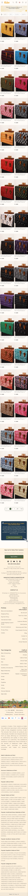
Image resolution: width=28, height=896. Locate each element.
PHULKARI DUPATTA (6, 855)
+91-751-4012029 (8, 602)
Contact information (19, 714)
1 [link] (10, 508)
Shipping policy (9, 714)
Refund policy (19, 710)
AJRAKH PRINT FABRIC (16, 797)
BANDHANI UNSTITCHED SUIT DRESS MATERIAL (13, 820)
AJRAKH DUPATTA (18, 856)
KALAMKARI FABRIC (14, 805)
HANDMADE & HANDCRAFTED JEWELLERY (12, 879)
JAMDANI (10, 786)
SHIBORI (3, 790)
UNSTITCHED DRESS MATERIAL (9, 814)
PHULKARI (23, 786)
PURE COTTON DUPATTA (19, 855)
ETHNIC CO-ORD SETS (14, 870)
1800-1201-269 (12, 596)
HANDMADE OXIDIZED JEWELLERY (10, 883)
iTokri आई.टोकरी (11, 710)
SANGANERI (4, 786)
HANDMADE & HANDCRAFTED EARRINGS (11, 881)
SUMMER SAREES (16, 773)
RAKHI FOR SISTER (14, 765)
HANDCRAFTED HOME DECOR (9, 872)
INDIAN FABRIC (5, 797)
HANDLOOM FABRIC (18, 803)
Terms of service (19, 712)
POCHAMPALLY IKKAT (7, 792)
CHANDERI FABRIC (15, 801)
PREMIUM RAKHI (15, 759)
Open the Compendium (14, 537)
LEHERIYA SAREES (22, 847)
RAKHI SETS (23, 761)
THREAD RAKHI (15, 761)
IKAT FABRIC (4, 805)
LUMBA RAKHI (14, 763)
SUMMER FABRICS (6, 773)
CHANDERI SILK (6, 788)
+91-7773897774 (14, 599)
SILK (26, 790)
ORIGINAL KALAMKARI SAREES (14, 845)
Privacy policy (9, 712)
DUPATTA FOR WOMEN (7, 853)
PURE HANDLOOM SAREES (8, 841)
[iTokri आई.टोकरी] (7, 2)
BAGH (22, 790)
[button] (2, 2)
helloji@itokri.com (20, 603)
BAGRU (17, 790)
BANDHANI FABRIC (13, 809)
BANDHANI (16, 784)
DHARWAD (17, 786)
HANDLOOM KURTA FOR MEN (12, 877)
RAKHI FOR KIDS (5, 763)
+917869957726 (13, 593)
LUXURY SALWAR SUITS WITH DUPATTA (11, 866)
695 (17, 508)
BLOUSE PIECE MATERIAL (7, 889)
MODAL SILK (14, 788)
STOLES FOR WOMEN (19, 853)
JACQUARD (23, 784)
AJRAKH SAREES (20, 841)
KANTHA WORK (11, 790)
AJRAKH (10, 784)
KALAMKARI (4, 784)
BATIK (20, 788)
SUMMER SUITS (15, 775)
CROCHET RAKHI (5, 759)
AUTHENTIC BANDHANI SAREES (9, 843)
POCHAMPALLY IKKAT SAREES (9, 847)
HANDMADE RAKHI (6, 757)
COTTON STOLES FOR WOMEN (9, 858)
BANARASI (16, 792)
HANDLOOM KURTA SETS (7, 868)
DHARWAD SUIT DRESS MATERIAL (10, 822)
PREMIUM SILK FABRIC (15, 807)
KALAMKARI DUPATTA (6, 856)
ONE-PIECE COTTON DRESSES (16, 887)
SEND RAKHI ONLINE (17, 757)
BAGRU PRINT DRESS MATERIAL (15, 818)
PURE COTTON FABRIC (15, 799)
